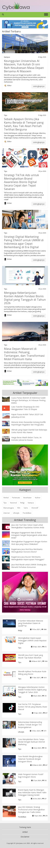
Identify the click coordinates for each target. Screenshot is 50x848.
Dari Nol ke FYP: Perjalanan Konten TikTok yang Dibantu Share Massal (32, 707)
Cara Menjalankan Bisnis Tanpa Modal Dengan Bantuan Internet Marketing (31, 742)
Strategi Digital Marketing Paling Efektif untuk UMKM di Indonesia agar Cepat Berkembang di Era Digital (24, 242)
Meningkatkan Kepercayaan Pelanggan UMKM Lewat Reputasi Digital (32, 640)
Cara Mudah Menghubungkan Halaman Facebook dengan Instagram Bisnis (30, 759)
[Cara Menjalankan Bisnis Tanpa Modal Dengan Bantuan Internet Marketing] (11, 742)
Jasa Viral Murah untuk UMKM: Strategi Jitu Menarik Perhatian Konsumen (28, 565)
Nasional (13, 503)
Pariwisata (16, 498)
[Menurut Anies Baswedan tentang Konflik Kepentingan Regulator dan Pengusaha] (8, 423)
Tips (5, 115)
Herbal (6, 498)
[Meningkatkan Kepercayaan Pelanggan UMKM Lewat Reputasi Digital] (11, 639)
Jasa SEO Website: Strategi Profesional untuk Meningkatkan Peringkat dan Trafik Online (31, 809)
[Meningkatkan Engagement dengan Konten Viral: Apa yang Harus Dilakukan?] (8, 543)
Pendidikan (27, 513)
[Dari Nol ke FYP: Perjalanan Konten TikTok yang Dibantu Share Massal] (11, 707)
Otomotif (34, 508)
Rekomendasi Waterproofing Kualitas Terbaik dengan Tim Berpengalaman (30, 724)
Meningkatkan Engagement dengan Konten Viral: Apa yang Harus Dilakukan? (29, 542)
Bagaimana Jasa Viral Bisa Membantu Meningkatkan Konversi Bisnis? (26, 550)
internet (6, 513)
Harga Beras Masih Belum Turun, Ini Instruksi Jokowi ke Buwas (26, 438)
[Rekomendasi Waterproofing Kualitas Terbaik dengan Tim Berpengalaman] (11, 724)
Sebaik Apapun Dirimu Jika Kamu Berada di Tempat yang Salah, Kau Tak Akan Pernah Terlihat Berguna (24, 124)
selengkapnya (38, 86)
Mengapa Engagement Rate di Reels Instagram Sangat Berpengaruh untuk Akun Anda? (29, 535)
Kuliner (37, 498)
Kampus (7, 57)
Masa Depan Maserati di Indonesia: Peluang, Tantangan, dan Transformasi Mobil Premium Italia (24, 354)
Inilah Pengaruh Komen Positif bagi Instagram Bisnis (30, 775)
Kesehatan (27, 498)
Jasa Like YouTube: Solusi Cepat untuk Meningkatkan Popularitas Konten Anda (27, 526)
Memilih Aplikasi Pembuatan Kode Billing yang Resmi (32, 672)
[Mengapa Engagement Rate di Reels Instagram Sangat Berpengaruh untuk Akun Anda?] (8, 534)
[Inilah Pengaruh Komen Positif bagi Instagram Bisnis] (11, 778)
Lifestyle (16, 513)
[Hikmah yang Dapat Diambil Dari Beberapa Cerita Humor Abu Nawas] (8, 431)
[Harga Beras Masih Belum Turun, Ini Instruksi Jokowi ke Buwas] (8, 438)
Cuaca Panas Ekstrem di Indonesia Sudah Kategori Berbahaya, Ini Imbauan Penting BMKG (28, 400)
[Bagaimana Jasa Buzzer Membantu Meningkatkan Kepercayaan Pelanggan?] (8, 558)
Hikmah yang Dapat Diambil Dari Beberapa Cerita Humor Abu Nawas (29, 431)
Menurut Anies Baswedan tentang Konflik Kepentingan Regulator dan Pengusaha (28, 423)
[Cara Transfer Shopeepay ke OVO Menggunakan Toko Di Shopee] (8, 408)
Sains (26, 508)
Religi (22, 503)
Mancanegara (8, 508)
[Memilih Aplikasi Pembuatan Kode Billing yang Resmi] (11, 674)
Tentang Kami (25, 827)
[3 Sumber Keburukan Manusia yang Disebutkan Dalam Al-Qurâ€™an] (11, 623)
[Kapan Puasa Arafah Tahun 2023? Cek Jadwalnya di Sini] (8, 415)
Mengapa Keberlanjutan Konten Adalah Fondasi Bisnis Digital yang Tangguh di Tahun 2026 (25, 298)
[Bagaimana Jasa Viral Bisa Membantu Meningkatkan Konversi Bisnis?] (8, 551)
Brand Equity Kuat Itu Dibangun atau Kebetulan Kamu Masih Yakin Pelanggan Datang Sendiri (32, 792)
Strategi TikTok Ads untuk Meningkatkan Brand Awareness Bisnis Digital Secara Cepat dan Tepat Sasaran (21, 182)
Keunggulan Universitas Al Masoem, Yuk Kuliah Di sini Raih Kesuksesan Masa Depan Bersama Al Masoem (24, 66)
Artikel (25, 832)
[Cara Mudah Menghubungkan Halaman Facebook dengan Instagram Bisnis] (11, 761)
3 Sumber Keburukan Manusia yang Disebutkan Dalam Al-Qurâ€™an (30, 623)
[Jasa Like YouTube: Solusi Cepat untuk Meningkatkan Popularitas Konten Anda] (8, 527)
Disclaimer (25, 836)
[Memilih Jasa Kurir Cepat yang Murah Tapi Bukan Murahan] (11, 657)
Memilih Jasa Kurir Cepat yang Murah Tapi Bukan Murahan (30, 656)
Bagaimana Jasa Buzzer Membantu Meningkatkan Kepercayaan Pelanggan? (27, 558)
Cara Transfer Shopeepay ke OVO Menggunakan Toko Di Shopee (25, 408)
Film (18, 508)
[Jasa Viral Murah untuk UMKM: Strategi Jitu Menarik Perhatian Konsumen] (8, 566)
